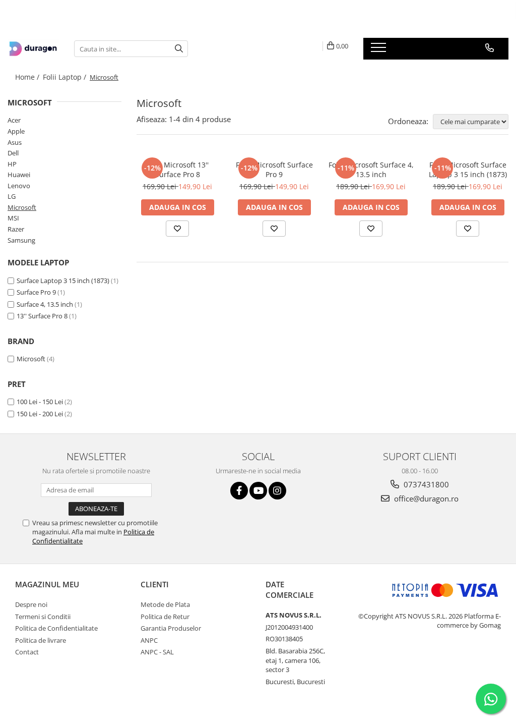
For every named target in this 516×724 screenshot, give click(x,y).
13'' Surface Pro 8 (42, 315)
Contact (27, 651)
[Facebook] (239, 490)
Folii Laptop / (65, 77)
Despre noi (31, 604)
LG (12, 196)
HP (12, 164)
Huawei (19, 174)
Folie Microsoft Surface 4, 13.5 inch (371, 169)
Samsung (21, 240)
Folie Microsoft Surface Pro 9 (274, 169)
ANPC (149, 640)
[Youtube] (258, 490)
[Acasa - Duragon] (33, 49)
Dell (13, 152)
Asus (15, 142)
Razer (16, 229)
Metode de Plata (165, 604)
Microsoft (22, 207)
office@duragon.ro (425, 498)
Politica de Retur (165, 616)
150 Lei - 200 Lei (40, 413)
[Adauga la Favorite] (177, 228)
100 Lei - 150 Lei (40, 401)
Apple (16, 131)
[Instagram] (277, 490)
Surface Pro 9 (36, 292)
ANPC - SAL (157, 651)
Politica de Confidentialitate (56, 628)
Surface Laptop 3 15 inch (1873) (63, 280)
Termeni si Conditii (43, 616)
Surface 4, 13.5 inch (45, 304)
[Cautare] (179, 48)
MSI (13, 217)
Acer (14, 120)
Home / (28, 77)
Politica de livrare (40, 640)
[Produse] (380, 50)
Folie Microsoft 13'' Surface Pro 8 (177, 169)
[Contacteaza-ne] (489, 48)
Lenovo (19, 185)
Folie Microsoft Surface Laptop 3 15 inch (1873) (468, 169)
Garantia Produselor (171, 628)
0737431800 (425, 484)
